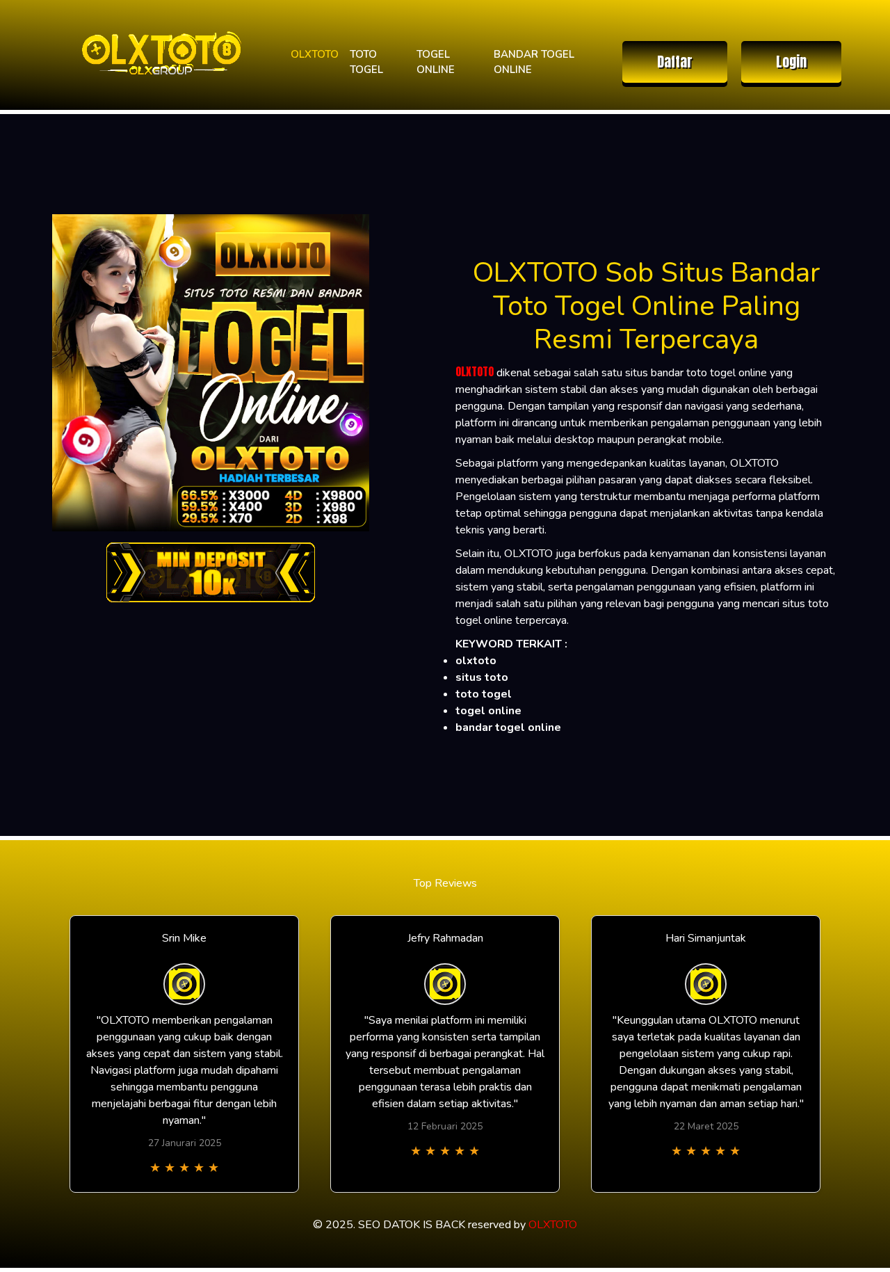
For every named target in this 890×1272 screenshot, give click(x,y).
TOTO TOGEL (366, 62)
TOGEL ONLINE (435, 62)
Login (791, 61)
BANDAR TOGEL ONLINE (534, 62)
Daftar (675, 61)
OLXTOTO (315, 54)
